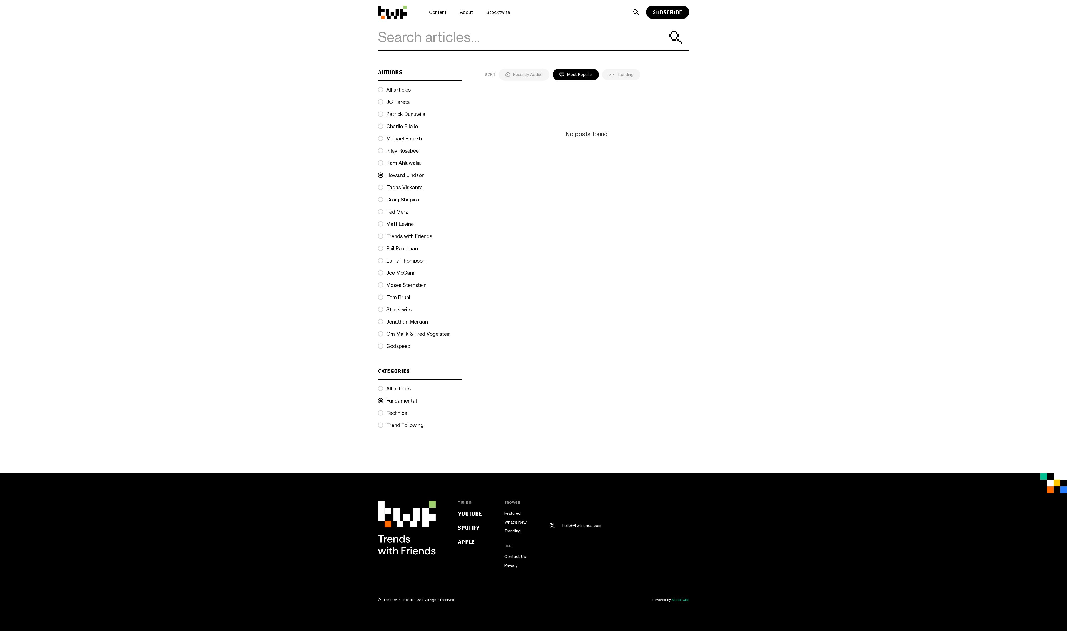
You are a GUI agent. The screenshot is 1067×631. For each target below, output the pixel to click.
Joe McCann (401, 273)
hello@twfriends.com (581, 525)
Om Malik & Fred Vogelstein (418, 334)
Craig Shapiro (402, 199)
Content (438, 12)
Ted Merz (397, 212)
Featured (512, 513)
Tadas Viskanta (404, 187)
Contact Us (515, 556)
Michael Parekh (404, 138)
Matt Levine (400, 224)
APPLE (466, 541)
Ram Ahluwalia (403, 163)
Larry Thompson (405, 261)
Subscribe (667, 12)
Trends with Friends (409, 236)
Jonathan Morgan (407, 322)
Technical (397, 413)
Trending (512, 531)
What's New (515, 522)
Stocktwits (498, 12)
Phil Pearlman (402, 248)
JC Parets (398, 102)
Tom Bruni (398, 297)
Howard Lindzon (405, 175)
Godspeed (398, 346)
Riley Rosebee (402, 151)
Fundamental (401, 401)
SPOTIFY (469, 527)
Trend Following (404, 425)
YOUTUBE (470, 513)
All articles (398, 90)
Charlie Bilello (402, 126)
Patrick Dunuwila (405, 114)
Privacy (510, 565)
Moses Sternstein (406, 285)
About (466, 12)
